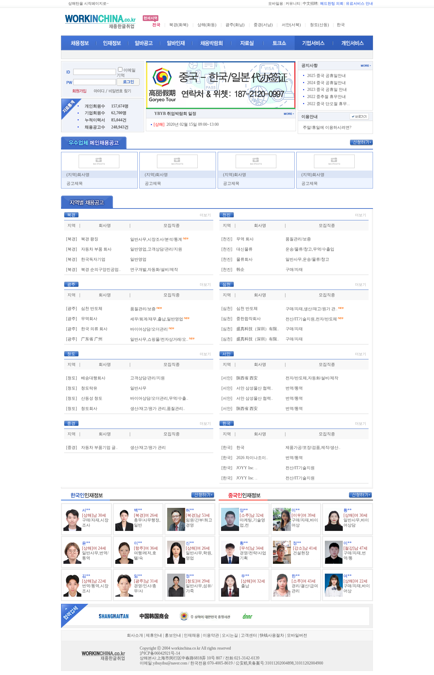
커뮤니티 (292, 3)
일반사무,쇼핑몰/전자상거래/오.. (159, 339)
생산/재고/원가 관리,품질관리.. (157, 408)
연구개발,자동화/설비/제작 (154, 269)
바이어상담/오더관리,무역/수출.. (159, 398)
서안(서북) (291, 24)
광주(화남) (234, 24)
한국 (341, 24)
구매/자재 (294, 269)
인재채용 (192, 635)
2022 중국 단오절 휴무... (328, 103)
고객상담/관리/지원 (147, 378)
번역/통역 (294, 388)
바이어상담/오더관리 (149, 329)
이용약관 (211, 635)
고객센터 (249, 635)
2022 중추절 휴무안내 (326, 96)
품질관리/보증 (298, 239)
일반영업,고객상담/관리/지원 (156, 249)
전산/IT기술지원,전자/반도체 (311, 319)
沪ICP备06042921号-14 (160, 653)
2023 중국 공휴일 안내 (327, 89)
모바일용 (275, 3)
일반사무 (138, 388)
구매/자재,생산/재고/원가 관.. (311, 308)
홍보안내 (173, 635)
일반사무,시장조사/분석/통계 (156, 239)
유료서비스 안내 (359, 3)
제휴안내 (154, 635)
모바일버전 (297, 635)
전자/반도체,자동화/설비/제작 (311, 378)
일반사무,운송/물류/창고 (307, 259)
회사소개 (135, 635)
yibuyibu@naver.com (170, 663)
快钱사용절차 (272, 635)
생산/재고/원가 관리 (148, 447)
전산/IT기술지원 (300, 467)
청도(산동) (319, 24)
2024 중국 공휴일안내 (326, 82)
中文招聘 (310, 3)
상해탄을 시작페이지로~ (88, 3)
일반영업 (138, 259)
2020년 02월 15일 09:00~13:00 (186, 124)
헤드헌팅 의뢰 (331, 3)
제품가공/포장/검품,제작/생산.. (312, 447)
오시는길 (230, 635)
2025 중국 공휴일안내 (326, 75)
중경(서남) (263, 24)
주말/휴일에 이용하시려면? (327, 127)
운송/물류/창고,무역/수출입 (309, 249)
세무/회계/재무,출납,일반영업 (156, 319)
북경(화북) (178, 24)
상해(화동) (206, 24)
